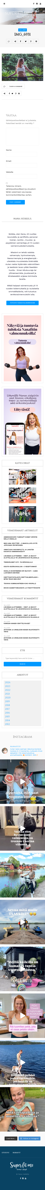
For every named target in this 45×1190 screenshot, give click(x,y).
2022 (7, 690)
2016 (7, 712)
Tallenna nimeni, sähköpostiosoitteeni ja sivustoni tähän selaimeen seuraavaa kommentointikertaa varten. (21, 190)
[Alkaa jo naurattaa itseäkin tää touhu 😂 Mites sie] (22, 922)
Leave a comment (15, 86)
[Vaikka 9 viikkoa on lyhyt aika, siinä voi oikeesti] (22, 1109)
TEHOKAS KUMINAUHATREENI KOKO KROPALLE (20, 583)
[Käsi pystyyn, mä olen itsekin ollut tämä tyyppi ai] (22, 1015)
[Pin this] (36, 41)
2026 (7, 682)
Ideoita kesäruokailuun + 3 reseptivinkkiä (20, 566)
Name (9, 150)
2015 (7, 716)
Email (8, 161)
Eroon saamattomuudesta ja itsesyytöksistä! (22, 588)
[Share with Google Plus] (31, 41)
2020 (7, 697)
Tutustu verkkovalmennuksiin (22, 303)
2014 (7, 720)
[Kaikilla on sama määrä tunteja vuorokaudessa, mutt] (22, 969)
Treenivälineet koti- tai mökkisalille (18, 562)
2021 (7, 693)
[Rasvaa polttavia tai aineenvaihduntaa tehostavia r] (22, 781)
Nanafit (17, 1152)
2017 (7, 709)
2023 (7, 686)
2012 (7, 724)
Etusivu (5, 1152)
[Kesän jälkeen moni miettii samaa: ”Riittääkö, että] (22, 1062)
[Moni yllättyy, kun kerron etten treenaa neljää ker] (22, 828)
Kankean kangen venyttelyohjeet (17, 623)
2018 (7, 705)
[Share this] (20, 41)
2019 (7, 701)
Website (9, 172)
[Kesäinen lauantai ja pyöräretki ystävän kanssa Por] (22, 875)
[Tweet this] (25, 41)
